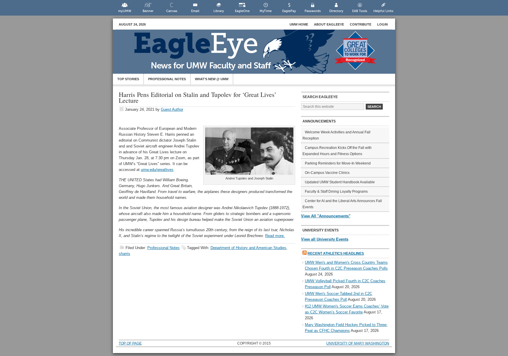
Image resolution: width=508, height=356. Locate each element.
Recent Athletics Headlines (336, 253)
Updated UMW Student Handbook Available (340, 182)
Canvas (171, 11)
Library (218, 11)
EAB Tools (359, 11)
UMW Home (299, 24)
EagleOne (242, 11)
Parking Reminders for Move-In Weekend (338, 163)
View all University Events (324, 239)
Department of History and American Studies (248, 248)
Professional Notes (167, 79)
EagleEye (260, 55)
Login (382, 24)
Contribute (360, 24)
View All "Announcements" (325, 216)
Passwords (313, 11)
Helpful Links (383, 11)
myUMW (124, 11)
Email (195, 11)
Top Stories (128, 79)
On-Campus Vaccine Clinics (327, 173)
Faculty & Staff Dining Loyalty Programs (336, 191)
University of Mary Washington (357, 343)
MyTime (266, 11)
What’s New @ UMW (211, 79)
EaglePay (289, 11)
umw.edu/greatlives (157, 169)
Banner (148, 11)
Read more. (275, 236)
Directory (336, 11)
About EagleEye (329, 24)
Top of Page (130, 343)
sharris (124, 253)
